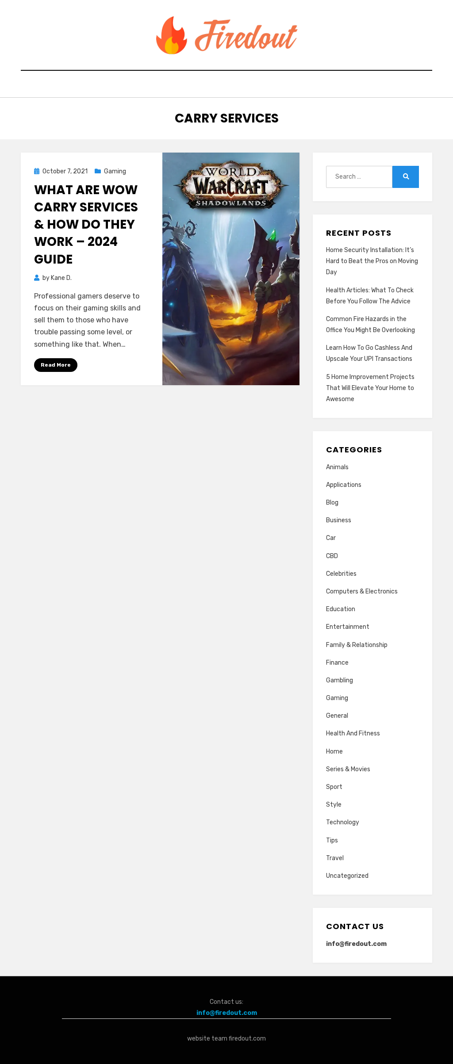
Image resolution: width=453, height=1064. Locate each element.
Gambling (339, 680)
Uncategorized (347, 876)
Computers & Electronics (362, 591)
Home (334, 751)
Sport (334, 787)
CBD (332, 556)
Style (334, 804)
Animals (337, 467)
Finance (337, 662)
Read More (56, 365)
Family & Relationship (357, 645)
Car (331, 538)
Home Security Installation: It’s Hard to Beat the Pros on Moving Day (372, 261)
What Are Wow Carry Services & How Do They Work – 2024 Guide (86, 224)
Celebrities (341, 574)
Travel (335, 858)
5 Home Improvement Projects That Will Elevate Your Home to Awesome (370, 388)
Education (340, 609)
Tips (332, 840)
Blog (332, 502)
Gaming (115, 171)
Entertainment (347, 627)
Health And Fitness (353, 733)
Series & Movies (348, 769)
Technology (342, 822)
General (337, 716)
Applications (343, 485)
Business (338, 520)
